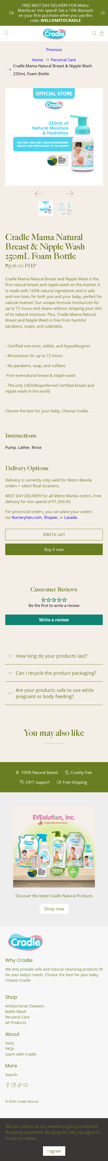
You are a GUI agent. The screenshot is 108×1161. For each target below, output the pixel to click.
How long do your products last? (51, 656)
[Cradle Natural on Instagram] (13, 1085)
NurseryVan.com (27, 517)
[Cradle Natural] (54, 33)
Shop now (54, 909)
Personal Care (63, 60)
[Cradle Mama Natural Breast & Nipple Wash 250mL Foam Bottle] (53, 137)
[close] (102, 13)
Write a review (54, 620)
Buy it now (54, 549)
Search (11, 1074)
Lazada (70, 517)
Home (37, 60)
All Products (15, 1022)
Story (9, 1043)
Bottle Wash (15, 1011)
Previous (54, 49)
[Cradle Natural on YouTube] (25, 1085)
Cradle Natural (27, 1101)
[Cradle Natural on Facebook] (7, 1085)
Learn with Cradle (20, 1054)
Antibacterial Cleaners (24, 1005)
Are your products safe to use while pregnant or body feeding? (55, 693)
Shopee (50, 517)
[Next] (69, 193)
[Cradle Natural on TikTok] (19, 1085)
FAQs (9, 1048)
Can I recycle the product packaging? (56, 673)
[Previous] (38, 193)
